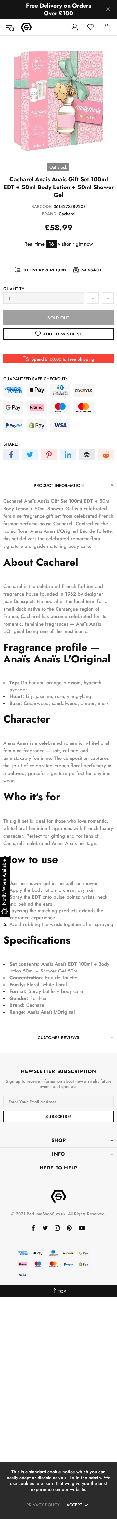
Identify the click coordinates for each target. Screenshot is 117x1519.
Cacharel (67, 214)
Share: (10, 444)
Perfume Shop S (26, 27)
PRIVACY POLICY (43, 1505)
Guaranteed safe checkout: (35, 379)
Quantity (13, 289)
